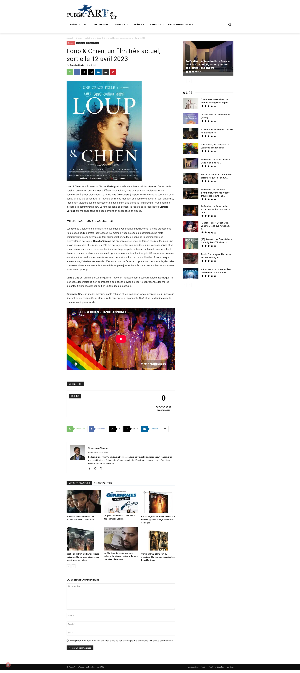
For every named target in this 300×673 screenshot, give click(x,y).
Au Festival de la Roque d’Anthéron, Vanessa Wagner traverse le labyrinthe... (215, 192)
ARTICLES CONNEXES (79, 483)
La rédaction (193, 666)
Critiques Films (92, 43)
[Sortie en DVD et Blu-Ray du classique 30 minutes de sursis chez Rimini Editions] (158, 539)
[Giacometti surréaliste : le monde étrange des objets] (190, 104)
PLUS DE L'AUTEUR (103, 483)
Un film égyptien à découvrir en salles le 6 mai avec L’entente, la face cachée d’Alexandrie (121, 556)
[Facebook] (77, 72)
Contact (230, 666)
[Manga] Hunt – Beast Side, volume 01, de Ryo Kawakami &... (215, 226)
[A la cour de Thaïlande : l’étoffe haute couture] (190, 134)
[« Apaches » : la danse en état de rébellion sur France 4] (190, 274)
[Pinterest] (113, 72)
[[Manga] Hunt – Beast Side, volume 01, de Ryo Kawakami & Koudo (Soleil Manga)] (190, 227)
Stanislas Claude (77, 65)
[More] (165, 429)
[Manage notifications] (8, 664)
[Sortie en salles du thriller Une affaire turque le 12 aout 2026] (84, 502)
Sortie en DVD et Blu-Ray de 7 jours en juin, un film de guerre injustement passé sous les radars (83, 557)
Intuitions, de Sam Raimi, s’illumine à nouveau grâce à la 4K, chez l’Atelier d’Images (158, 519)
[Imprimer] (105, 72)
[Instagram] (96, 469)
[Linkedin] (98, 72)
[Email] (91, 72)
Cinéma (79, 38)
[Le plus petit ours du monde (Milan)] (190, 119)
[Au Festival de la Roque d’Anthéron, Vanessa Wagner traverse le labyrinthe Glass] (190, 194)
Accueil (70, 38)
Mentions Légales (216, 666)
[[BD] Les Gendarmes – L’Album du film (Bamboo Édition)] (121, 501)
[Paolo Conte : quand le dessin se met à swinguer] (190, 259)
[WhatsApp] (70, 72)
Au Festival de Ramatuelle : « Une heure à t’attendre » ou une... (215, 209)
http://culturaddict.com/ (98, 452)
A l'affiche (89, 38)
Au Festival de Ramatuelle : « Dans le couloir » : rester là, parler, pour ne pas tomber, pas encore (207, 64)
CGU (203, 666)
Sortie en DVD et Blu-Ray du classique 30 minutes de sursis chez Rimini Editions (158, 557)
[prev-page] (68, 566)
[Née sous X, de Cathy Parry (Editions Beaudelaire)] (190, 149)
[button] (229, 24)
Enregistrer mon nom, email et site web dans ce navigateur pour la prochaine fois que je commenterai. (122, 640)
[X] (84, 72)
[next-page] (73, 566)
